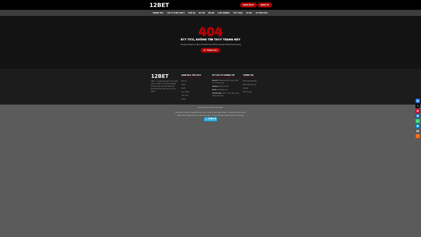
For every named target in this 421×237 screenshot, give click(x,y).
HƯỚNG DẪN (261, 13)
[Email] (418, 131)
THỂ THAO (238, 13)
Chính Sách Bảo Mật (250, 81)
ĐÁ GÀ (211, 13)
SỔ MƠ (249, 13)
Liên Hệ (245, 88)
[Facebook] (418, 101)
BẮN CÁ (191, 13)
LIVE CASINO (224, 13)
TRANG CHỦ (158, 13)
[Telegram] (418, 126)
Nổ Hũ (183, 84)
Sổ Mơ (183, 99)
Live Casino (185, 92)
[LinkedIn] (418, 116)
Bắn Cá (183, 81)
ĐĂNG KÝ (265, 5)
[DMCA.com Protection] (210, 119)
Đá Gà (183, 88)
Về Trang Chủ (210, 50)
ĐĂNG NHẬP (248, 5)
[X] (418, 106)
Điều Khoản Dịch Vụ (249, 84)
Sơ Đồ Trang (247, 92)
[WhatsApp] (418, 121)
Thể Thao (184, 95)
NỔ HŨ (202, 13)
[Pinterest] (418, 111)
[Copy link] (418, 136)
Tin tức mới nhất (176, 13)
